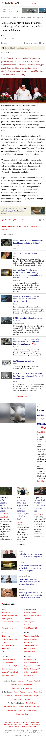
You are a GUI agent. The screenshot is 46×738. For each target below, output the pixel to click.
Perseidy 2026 (16, 684)
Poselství (34, 226)
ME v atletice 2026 (8, 645)
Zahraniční (16, 280)
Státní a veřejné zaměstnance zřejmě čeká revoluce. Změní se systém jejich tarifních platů (23, 508)
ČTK (2, 36)
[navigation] (2, 3)
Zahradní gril (18, 699)
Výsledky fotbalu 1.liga (10, 639)
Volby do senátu (7, 625)
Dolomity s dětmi (8, 675)
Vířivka (27, 699)
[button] (23, 90)
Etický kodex (23, 724)
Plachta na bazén (26, 692)
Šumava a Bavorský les (10, 666)
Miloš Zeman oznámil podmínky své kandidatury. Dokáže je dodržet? (28, 241)
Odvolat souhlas (13, 727)
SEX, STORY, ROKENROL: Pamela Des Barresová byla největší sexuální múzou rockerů (28, 376)
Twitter (16, 722)
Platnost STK (28, 675)
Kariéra (31, 722)
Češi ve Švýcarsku (8, 669)
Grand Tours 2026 (30, 628)
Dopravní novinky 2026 (32, 666)
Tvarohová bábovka (31, 645)
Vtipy (15, 248)
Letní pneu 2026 (30, 659)
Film (14, 256)
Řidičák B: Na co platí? (32, 669)
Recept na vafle (29, 648)
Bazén (16, 692)
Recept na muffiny (30, 639)
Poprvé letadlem (7, 663)
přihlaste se (26, 48)
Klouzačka (17, 696)
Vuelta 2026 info (30, 612)
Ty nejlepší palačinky (31, 636)
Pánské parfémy (22, 714)
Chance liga (6, 636)
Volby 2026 (6, 612)
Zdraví (15, 304)
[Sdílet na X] (43, 220)
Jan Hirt (27, 619)
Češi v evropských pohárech (22, 688)
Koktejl (15, 347)
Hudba (15, 381)
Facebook (8, 722)
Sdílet (36, 43)
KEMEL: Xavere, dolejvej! (24, 360)
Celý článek (41, 481)
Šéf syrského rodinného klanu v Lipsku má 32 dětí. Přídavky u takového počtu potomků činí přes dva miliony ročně (27, 274)
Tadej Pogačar (29, 622)
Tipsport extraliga (8, 642)
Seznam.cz (33, 3)
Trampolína (38, 692)
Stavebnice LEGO (10, 707)
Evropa (3, 213)
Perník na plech (29, 651)
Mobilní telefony (31, 703)
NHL (3, 651)
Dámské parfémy (25, 707)
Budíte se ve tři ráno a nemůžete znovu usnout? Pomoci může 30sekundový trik (26, 298)
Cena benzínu (28, 684)
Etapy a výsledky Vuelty (32, 615)
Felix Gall (27, 625)
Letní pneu (36, 707)
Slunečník (8, 696)
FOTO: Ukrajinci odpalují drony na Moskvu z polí (27, 319)
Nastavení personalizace (29, 727)
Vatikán (19, 226)
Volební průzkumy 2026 (10, 615)
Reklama (24, 722)
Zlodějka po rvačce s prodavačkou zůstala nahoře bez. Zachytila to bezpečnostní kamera (27, 341)
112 (43, 43)
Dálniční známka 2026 (32, 663)
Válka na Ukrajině (18, 323)
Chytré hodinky (32, 710)
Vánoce (4, 229)
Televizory (21, 710)
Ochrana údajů (35, 724)
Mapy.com (21, 681)
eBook (28, 43)
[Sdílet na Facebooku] (40, 220)
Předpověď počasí (33, 681)
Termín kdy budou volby (10, 622)
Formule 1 (5, 648)
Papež (26, 226)
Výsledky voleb (7, 619)
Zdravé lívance (29, 642)
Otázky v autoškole (31, 672)
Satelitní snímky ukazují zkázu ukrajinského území (6, 504)
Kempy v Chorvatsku (9, 659)
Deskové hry (11, 710)
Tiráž (37, 722)
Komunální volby (8, 628)
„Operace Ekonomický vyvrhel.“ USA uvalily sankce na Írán (39, 504)
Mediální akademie (10, 724)
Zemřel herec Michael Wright (25, 253)
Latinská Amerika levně (10, 672)
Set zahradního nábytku (31, 696)
